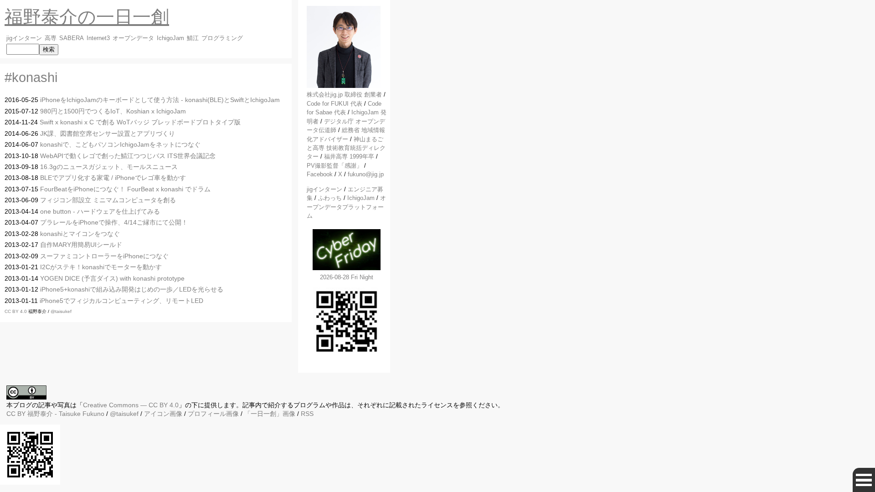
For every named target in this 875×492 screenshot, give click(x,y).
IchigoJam (170, 38)
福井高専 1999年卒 (349, 156)
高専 (51, 38)
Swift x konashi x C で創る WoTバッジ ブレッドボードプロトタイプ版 (140, 122)
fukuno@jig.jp (366, 174)
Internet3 (98, 38)
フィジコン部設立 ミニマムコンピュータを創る (108, 200)
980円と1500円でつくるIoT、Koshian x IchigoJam (113, 111)
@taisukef (61, 311)
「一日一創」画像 (269, 413)
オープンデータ (133, 38)
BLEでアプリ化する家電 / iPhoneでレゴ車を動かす (113, 177)
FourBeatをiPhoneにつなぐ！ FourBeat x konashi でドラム (125, 189)
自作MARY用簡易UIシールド (81, 244)
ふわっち (330, 198)
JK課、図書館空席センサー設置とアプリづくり (107, 133)
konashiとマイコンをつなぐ (80, 233)
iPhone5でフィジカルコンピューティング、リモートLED (121, 300)
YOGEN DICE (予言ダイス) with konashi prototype (112, 278)
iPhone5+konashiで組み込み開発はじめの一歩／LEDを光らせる (131, 289)
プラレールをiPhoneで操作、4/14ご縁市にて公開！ (114, 222)
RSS (307, 413)
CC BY (16, 413)
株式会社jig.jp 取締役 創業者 (344, 94)
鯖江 (193, 38)
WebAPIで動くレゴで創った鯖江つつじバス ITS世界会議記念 (128, 155)
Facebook (320, 174)
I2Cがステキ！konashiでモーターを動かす (101, 267)
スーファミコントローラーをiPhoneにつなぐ (104, 256)
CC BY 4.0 (16, 311)
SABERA (71, 38)
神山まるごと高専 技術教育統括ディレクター (346, 148)
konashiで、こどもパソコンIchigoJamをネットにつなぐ (120, 144)
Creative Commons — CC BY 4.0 (131, 405)
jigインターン (24, 38)
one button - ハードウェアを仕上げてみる (100, 211)
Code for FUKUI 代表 (334, 103)
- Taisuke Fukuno (65, 413)
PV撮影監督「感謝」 (334, 165)
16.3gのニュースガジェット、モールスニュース (109, 166)
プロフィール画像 (213, 413)
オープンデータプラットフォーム (346, 207)
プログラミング (222, 38)
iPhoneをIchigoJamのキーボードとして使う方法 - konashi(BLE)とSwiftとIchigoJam (160, 99)
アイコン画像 (163, 413)
